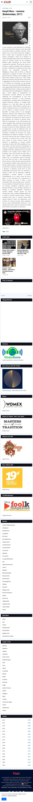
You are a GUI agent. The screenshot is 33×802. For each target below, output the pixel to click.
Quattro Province (6, 688)
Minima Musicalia (6, 573)
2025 (16, 762)
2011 (16, 723)
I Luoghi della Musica (7, 559)
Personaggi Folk (6, 581)
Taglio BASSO (5, 601)
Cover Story (5, 550)
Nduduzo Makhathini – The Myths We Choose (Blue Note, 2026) (23, 252)
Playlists (4, 584)
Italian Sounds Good (7, 564)
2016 (16, 737)
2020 (16, 748)
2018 (16, 742)
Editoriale (4, 553)
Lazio (3, 665)
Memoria (4, 570)
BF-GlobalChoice (6, 539)
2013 (16, 728)
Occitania (4, 679)
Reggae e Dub (5, 590)
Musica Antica (5, 575)
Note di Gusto (5, 578)
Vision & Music (6, 606)
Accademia (5, 533)
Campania (5, 654)
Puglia (4, 685)
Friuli (3, 662)
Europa (4, 624)
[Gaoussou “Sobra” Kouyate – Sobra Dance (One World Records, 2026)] (9, 262)
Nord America (5, 630)
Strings (4, 595)
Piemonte (4, 682)
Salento (4, 690)
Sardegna (4, 693)
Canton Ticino (5, 657)
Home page (5, 8)
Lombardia (5, 671)
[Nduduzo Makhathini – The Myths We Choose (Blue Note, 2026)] (24, 244)
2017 (16, 739)
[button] (2, 2)
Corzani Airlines (6, 547)
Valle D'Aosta (5, 707)
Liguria (4, 668)
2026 (16, 765)
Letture (4, 567)
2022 (16, 754)
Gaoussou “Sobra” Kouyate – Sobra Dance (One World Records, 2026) (8, 270)
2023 (16, 756)
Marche (4, 674)
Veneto (4, 710)
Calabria (4, 651)
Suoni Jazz (5, 598)
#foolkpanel (5, 528)
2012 (16, 725)
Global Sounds (6, 627)
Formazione (5, 556)
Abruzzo (4, 645)
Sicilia (3, 696)
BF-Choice (4, 536)
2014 (16, 731)
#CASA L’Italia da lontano (8, 525)
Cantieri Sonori (6, 542)
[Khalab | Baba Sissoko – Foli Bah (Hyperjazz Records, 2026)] (9, 244)
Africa (10, 8)
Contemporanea (6, 544)
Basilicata (4, 648)
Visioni (4, 609)
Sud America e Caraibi (7, 636)
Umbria (4, 704)
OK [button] (4, 799)
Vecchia (29, 295)
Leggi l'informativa (12, 795)
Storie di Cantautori (7, 592)
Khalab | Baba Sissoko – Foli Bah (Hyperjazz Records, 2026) (8, 252)
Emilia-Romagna (6, 659)
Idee (3, 561)
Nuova (3, 295)
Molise (4, 676)
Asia (3, 622)
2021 (16, 751)
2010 (16, 720)
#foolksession (5, 530)
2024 (16, 759)
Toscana (4, 699)
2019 (16, 745)
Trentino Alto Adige (7, 702)
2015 (16, 734)
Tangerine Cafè (6, 604)
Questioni (4, 587)
